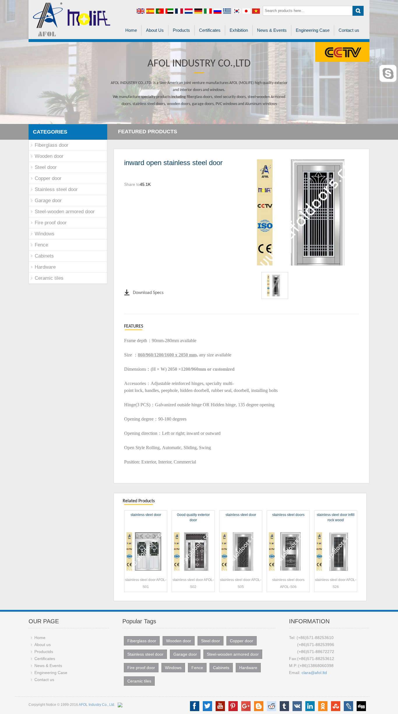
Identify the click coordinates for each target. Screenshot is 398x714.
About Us (155, 30)
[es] (150, 10)
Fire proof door (51, 222)
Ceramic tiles (49, 278)
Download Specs (148, 292)
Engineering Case (313, 30)
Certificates (210, 30)
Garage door (48, 200)
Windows (44, 234)
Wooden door (49, 156)
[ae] (169, 10)
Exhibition (239, 30)
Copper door (48, 178)
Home (131, 30)
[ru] (217, 10)
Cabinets (44, 256)
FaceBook (194, 706)
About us (42, 644)
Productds (43, 651)
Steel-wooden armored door (65, 211)
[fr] (179, 10)
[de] (198, 10)
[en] (141, 10)
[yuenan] (256, 10)
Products (181, 30)
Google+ (246, 706)
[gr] (227, 10)
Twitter (207, 706)
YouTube (220, 706)
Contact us (349, 30)
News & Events (272, 30)
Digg (361, 706)
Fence (41, 245)
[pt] (160, 10)
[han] (237, 10)
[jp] (246, 10)
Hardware (45, 267)
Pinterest (233, 706)
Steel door (46, 167)
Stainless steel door (56, 189)
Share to (132, 184)
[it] (208, 10)
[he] (189, 10)
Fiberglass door (51, 145)
